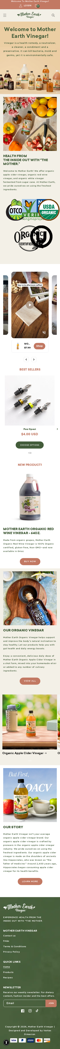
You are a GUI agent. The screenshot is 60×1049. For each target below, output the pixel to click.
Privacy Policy (11, 952)
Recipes (8, 978)
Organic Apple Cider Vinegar (22, 753)
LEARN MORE (30, 882)
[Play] (30, 305)
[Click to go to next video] (33, 359)
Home (6, 967)
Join (51, 1003)
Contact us (9, 936)
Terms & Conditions (14, 947)
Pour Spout (30, 429)
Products (8, 972)
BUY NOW (30, 561)
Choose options (29, 445)
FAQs (6, 941)
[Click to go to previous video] (26, 359)
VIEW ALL (30, 681)
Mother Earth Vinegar (40, 1027)
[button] (4, 15)
